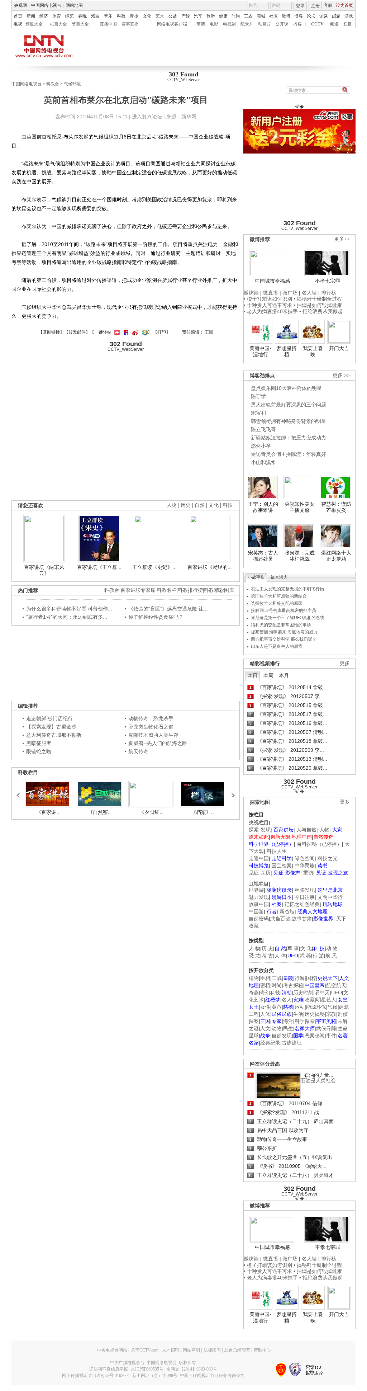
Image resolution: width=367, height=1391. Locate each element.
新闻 (31, 16)
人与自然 (306, 830)
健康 (223, 16)
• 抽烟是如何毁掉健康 (318, 305)
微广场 (289, 293)
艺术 (160, 16)
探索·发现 (260, 830)
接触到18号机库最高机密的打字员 (283, 610)
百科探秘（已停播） (319, 844)
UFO (336, 992)
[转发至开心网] (116, 332)
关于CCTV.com (144, 1350)
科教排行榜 (190, 590)
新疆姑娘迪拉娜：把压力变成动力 (288, 437)
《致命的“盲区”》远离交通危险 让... (168, 609)
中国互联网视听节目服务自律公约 (212, 1375)
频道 (334, 24)
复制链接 (51, 332)
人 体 (280, 955)
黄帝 (277, 1007)
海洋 (288, 1021)
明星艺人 (326, 1000)
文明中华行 (330, 897)
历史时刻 (303, 992)
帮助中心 (262, 1350)
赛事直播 (130, 24)
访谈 (323, 16)
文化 (147, 16)
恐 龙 (254, 955)
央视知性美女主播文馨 (300, 507)
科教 (121, 16)
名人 (287, 1000)
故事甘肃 (302, 918)
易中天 (322, 992)
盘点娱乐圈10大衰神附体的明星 (286, 388)
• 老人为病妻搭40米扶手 (271, 311)
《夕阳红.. (150, 812)
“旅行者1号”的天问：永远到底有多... (66, 617)
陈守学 (258, 396)
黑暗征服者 (38, 743)
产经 (185, 16)
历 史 (267, 948)
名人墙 (309, 293)
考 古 (267, 955)
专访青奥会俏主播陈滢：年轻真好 (288, 454)
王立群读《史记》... (154, 567)
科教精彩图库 (219, 590)
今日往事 (305, 897)
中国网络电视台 (46, 5)
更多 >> (341, 375)
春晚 (82, 16)
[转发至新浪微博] (134, 332)
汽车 (198, 16)
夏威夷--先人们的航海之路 (157, 743)
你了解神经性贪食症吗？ (156, 617)
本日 (253, 675)
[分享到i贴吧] (125, 332)
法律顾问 (212, 1350)
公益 (172, 16)
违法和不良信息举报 (108, 1369)
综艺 (69, 16)
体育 (56, 16)
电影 (214, 24)
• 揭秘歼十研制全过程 (318, 299)
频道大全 (34, 24)
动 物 (332, 948)
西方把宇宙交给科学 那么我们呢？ (283, 639)
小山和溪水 (263, 462)
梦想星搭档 (287, 351)
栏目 (347, 24)
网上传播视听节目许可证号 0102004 (96, 1375)
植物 (254, 978)
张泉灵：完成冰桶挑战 (300, 556)
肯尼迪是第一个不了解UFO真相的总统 (287, 617)
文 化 (306, 948)
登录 (300, 5)
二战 (277, 978)
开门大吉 (339, 348)
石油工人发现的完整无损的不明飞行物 (287, 588)
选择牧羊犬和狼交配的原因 (276, 603)
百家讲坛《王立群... (99, 567)
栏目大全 (58, 24)
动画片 (264, 24)
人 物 (254, 948)
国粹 (311, 978)
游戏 (348, 16)
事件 (331, 1035)
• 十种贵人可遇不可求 (269, 305)
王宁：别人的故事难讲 (263, 507)
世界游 (256, 890)
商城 (261, 16)
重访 (308, 873)
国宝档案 (282, 865)
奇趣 (254, 992)
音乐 (108, 16)
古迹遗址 (292, 1043)
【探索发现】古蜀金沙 (51, 727)
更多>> (342, 239)
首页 (18, 16)
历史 (185, 505)
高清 (200, 24)
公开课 (282, 24)
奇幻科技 (270, 992)
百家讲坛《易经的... (209, 567)
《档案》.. (202, 812)
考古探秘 (293, 985)
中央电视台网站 (112, 1350)
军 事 (293, 948)
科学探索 (305, 1021)
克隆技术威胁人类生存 (153, 735)
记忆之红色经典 (302, 904)
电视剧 (229, 24)
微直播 (270, 293)
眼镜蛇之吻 (38, 751)
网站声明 (191, 1350)
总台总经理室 (237, 1350)
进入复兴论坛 (147, 116)
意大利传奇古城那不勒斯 (53, 735)
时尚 (236, 16)
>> (231, 792)
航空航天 (336, 985)
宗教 (331, 1014)
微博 (286, 16)
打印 (161, 332)
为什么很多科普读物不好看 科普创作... (69, 609)
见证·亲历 (260, 873)
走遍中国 (259, 858)
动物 (277, 1028)
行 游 (318, 955)
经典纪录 (270, 1043)
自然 (199, 505)
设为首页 (344, 5)
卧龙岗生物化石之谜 (150, 727)
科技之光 (328, 858)
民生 (288, 1028)
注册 (315, 5)
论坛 (311, 16)
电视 (18, 24)
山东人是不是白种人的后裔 (276, 646)
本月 (284, 675)
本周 (268, 675)
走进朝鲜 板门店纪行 (49, 718)
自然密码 (259, 918)
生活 (298, 1014)
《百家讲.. (47, 812)
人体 (265, 1014)
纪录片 (246, 24)
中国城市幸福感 (272, 281)
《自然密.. (99, 812)
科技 (227, 505)
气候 (333, 1007)
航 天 (331, 955)
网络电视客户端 (172, 24)
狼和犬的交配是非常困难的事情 (281, 624)
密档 (265, 985)
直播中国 (108, 24)
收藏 (310, 1000)
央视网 (20, 5)
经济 (43, 16)
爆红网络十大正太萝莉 (336, 556)
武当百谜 (280, 918)
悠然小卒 (261, 446)
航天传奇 (138, 751)
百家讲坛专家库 (138, 590)
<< (20, 792)
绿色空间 (305, 858)
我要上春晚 (313, 351)
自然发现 (282, 1035)
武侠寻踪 (326, 1028)
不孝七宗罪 (327, 281)
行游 (300, 978)
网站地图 (74, 5)
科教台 (52, 83)
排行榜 (328, 293)
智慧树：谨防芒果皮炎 (336, 507)
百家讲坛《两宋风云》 (44, 570)
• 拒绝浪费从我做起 (321, 311)
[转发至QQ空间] (144, 332)
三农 (248, 16)
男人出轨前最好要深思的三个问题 (288, 404)
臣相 (265, 978)
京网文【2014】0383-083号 (191, 1369)
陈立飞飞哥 (263, 429)
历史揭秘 (315, 1014)
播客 (297, 24)
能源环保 (316, 1007)
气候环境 (72, 83)
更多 (345, 663)
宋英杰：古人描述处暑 (263, 556)
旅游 (210, 16)
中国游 (256, 911)
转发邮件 (77, 332)
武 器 (305, 955)
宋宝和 (258, 413)
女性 (265, 1007)
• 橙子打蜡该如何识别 (268, 299)
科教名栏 (167, 590)
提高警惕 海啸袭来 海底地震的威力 (284, 632)
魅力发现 (259, 897)
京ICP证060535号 (147, 1369)
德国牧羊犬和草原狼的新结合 (279, 596)
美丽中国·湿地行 (260, 351)
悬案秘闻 (315, 1035)
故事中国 (259, 904)
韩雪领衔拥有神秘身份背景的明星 (288, 421)
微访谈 (251, 293)
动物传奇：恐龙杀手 (150, 718)
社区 (273, 16)
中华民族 (305, 865)
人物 (324, 830)
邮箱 (336, 16)
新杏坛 (287, 911)
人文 (265, 1028)
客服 (328, 5)
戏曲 (95, 16)
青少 (134, 16)
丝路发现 (305, 890)
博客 (298, 16)
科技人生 (277, 851)
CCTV (317, 24)
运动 (300, 1007)
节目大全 (80, 24)
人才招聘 (170, 1350)
